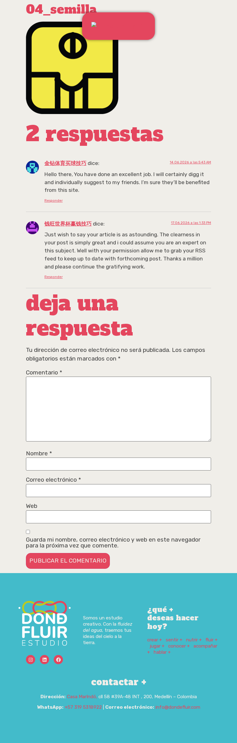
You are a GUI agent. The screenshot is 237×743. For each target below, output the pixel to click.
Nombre (39, 453)
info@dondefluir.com (178, 707)
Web (31, 506)
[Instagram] (30, 659)
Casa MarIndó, (82, 696)
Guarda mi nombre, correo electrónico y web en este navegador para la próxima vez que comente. (113, 542)
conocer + (179, 646)
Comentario (44, 372)
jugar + (157, 646)
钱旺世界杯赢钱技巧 (68, 224)
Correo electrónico (53, 480)
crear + (154, 640)
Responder (53, 201)
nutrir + (194, 640)
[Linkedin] (44, 659)
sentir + (174, 640)
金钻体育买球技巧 (65, 163)
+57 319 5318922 (83, 707)
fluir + (212, 640)
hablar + (162, 652)
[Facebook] (58, 659)
